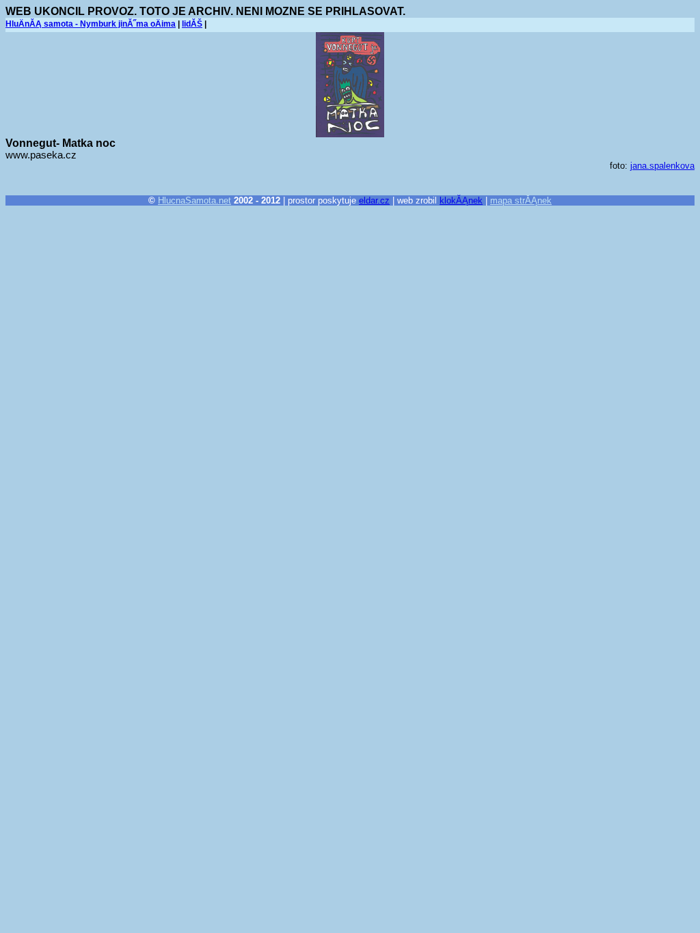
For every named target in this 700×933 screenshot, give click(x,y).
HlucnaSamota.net (194, 200)
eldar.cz (374, 200)
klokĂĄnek (461, 200)
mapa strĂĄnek (521, 200)
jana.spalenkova (662, 166)
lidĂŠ (192, 24)
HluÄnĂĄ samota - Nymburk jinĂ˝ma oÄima (90, 24)
